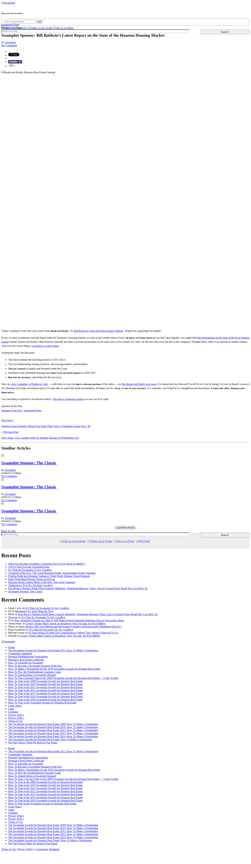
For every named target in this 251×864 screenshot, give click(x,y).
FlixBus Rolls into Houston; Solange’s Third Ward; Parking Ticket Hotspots (49, 576)
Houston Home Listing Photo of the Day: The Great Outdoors (41, 582)
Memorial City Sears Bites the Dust (34, 611)
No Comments (9, 476)
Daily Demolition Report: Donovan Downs (31, 579)
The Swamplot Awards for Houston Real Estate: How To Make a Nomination (50, 739)
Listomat (13, 711)
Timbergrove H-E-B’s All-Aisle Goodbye (30, 585)
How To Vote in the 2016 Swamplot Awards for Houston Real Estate (45, 699)
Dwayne (12, 617)
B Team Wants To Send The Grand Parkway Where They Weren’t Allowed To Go (73, 632)
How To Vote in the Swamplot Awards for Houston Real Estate (42, 702)
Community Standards (20, 653)
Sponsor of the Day (11, 410)
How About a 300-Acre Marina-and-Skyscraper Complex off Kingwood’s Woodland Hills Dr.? (70, 626)
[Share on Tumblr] (15, 61)
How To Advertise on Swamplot (25, 662)
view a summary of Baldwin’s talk (29, 384)
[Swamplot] (8, 2)
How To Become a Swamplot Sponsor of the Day (35, 665)
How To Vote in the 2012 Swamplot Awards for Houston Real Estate (45, 690)
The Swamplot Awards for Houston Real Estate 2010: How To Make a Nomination (53, 727)
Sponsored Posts (10, 24)
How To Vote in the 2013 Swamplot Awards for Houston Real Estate (45, 693)
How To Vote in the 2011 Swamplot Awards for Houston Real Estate (45, 687)
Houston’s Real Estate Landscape (26, 659)
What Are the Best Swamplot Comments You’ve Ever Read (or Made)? (46, 563)
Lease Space (15, 705)
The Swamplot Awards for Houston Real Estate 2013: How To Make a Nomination (53, 733)
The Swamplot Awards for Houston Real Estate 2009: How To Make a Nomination (53, 724)
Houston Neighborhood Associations (28, 656)
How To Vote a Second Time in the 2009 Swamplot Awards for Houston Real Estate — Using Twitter (63, 678)
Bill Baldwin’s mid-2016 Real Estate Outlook (98, 330)
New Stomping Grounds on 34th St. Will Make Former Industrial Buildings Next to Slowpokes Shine (69, 620)
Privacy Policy (16, 714)
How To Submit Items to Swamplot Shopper (32, 675)
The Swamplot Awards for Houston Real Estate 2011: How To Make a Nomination (53, 730)
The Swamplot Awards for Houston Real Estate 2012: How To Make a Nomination (53, 650)
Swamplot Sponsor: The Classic (29, 463)
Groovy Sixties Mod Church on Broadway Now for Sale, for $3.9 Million (65, 623)
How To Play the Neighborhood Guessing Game (34, 671)
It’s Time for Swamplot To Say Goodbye (30, 569)
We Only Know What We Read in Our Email (32, 742)
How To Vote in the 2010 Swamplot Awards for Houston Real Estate (45, 684)
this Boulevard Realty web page (139, 384)
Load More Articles (125, 527)
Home (11, 647)
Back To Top (8, 530)
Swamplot (10, 42)
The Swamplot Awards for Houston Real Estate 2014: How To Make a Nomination (53, 736)
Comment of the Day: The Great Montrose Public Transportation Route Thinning (52, 573)
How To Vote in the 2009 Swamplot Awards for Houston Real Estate (45, 681)
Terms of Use (15, 721)
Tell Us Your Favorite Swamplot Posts (28, 566)
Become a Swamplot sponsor (69, 399)
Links (11, 708)
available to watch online (45, 345)
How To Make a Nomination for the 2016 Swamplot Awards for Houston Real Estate (54, 668)
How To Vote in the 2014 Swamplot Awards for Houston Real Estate (45, 696)
